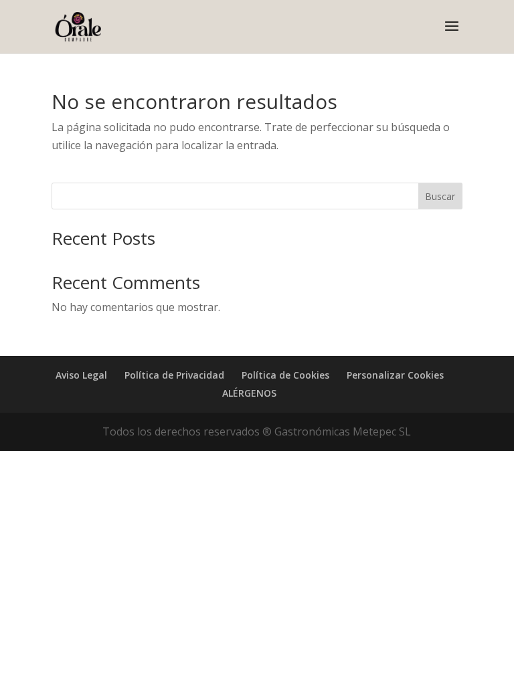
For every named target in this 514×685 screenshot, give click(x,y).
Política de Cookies (285, 375)
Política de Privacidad (174, 375)
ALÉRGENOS (249, 393)
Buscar (440, 196)
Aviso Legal (81, 375)
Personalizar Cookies (395, 375)
